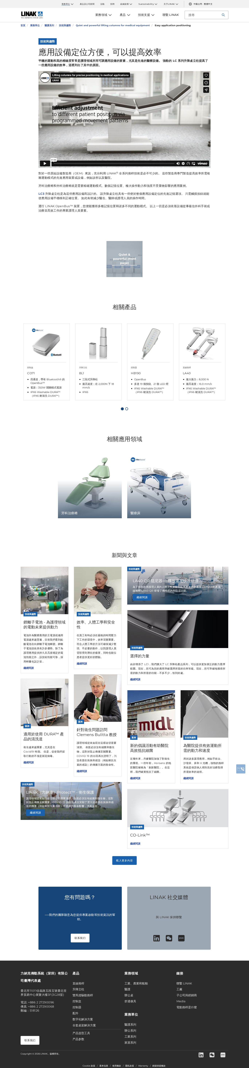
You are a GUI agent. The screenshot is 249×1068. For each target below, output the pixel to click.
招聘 (112, 4)
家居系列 (130, 1042)
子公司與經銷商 (186, 995)
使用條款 (116, 1066)
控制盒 (77, 1001)
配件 (75, 1013)
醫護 (127, 989)
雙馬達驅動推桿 (83, 995)
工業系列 (130, 1036)
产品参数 (78, 1039)
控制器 (77, 1007)
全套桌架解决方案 (84, 1025)
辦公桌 (128, 995)
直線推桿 (78, 983)
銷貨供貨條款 (159, 1066)
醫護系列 (130, 1024)
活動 (102, 4)
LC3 (41, 194)
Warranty (143, 1066)
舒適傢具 (130, 1001)
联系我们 (80, 938)
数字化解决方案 (83, 1019)
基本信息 (103, 1066)
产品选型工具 (81, 1033)
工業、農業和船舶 (136, 983)
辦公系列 (130, 1030)
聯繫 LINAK (184, 983)
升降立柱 (78, 989)
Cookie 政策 (89, 1066)
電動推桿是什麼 (186, 1007)
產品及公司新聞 (87, 4)
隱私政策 (129, 1066)
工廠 (179, 989)
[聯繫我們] (240, 768)
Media (180, 1001)
